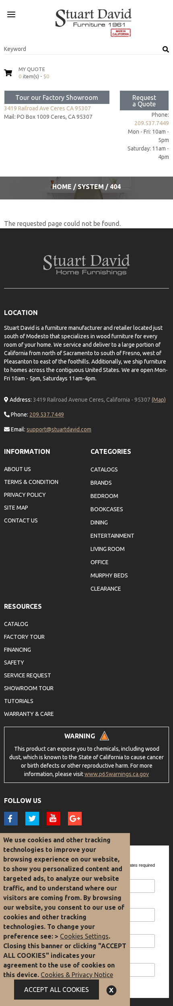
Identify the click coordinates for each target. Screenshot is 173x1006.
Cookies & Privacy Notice (77, 974)
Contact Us (21, 520)
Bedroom (104, 496)
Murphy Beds (109, 575)
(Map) (159, 399)
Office (100, 562)
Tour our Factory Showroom (56, 97)
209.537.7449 (151, 123)
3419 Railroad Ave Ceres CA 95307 (47, 108)
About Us (17, 469)
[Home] (93, 22)
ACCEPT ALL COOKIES (56, 989)
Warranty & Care (29, 714)
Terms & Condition (31, 482)
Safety (14, 662)
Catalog (16, 624)
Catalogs (104, 469)
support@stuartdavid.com (59, 429)
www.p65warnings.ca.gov (116, 774)
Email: (17, 429)
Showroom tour (29, 688)
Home (62, 186)
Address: (20, 399)
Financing (17, 649)
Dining (99, 522)
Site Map (16, 507)
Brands (101, 483)
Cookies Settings (84, 936)
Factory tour (24, 637)
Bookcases (107, 509)
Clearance (106, 588)
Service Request (27, 675)
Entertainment (112, 535)
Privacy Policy (25, 495)
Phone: (19, 414)
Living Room (108, 549)
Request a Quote (144, 101)
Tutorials (18, 701)
